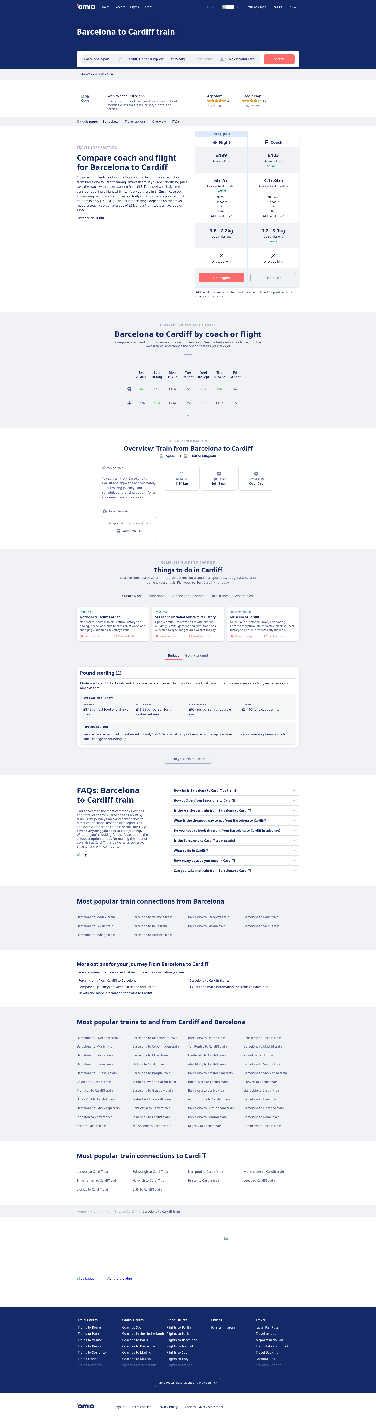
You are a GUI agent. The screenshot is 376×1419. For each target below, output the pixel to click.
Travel (260, 1320)
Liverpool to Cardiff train (206, 1172)
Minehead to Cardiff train (151, 1117)
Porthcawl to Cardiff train (262, 1126)
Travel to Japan (267, 1333)
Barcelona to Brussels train (97, 1073)
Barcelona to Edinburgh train (98, 1108)
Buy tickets (110, 121)
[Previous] (128, 375)
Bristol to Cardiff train (204, 1180)
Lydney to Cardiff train (93, 1189)
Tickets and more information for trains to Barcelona (229, 987)
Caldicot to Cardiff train (94, 1082)
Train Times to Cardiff (121, 1211)
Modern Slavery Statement (203, 1407)
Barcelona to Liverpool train (97, 1038)
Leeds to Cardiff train (259, 1180)
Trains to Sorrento (92, 1352)
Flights (134, 7)
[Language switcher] (231, 7)
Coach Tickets (133, 1320)
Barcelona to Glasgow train (152, 1090)
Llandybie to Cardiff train (262, 1090)
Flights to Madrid (180, 1346)
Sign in (294, 7)
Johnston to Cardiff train (95, 1117)
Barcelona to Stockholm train (265, 1073)
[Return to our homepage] (89, 7)
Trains (106, 7)
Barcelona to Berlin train (95, 1064)
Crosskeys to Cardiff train (262, 1038)
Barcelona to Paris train (261, 917)
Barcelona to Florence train (264, 1108)
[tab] (132, 595)
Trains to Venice (90, 1340)
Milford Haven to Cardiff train (154, 1082)
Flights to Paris (178, 1333)
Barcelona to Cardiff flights (209, 980)
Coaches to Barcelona (138, 1346)
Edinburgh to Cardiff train (151, 1172)
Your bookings (256, 7)
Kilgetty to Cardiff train (205, 1126)
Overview (159, 121)
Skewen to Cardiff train (261, 1082)
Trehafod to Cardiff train (95, 1090)
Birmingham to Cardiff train (97, 1180)
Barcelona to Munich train (96, 1046)
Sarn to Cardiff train (91, 1126)
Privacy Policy (168, 1407)
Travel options (135, 121)
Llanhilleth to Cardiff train (207, 1055)
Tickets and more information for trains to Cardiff (115, 993)
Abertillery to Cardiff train (207, 1064)
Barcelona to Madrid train (96, 917)
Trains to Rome (89, 1327)
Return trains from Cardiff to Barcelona (107, 980)
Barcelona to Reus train (149, 926)
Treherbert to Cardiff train (151, 1099)
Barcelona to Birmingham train (211, 1108)
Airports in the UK (269, 1340)
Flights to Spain (178, 1352)
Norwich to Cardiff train (149, 1180)
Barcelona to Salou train (261, 926)
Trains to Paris (89, 1333)
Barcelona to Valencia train (152, 917)
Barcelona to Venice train (206, 1090)
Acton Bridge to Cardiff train (209, 1099)
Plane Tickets (177, 1320)
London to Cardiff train (94, 1172)
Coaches (119, 7)
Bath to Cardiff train (147, 1189)
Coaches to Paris (135, 1340)
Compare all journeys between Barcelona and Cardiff (117, 987)
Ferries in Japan (223, 1327)
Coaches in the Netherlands (143, 1333)
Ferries (148, 7)
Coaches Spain (133, 1327)
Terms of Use (141, 1407)
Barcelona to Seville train (95, 926)
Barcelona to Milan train (150, 1055)
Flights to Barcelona (182, 1340)
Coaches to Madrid (136, 1352)
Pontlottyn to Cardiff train (151, 1108)
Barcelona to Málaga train (96, 935)
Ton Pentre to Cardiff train (207, 1046)
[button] (179, 59)
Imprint (120, 1407)
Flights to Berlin (179, 1327)
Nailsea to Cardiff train (149, 1064)
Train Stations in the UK (274, 1346)
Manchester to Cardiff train (264, 1172)
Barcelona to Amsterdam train (210, 1073)
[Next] (247, 375)
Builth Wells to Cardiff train (208, 1082)
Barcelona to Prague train (151, 1073)
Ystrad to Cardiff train (260, 1055)
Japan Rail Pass (267, 1327)
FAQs (176, 121)
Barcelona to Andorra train (152, 935)
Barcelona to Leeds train (95, 1055)
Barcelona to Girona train (207, 926)
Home (81, 1211)
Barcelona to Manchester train (155, 1038)
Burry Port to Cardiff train (96, 1099)
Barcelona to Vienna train (262, 1064)
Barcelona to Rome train (262, 1117)
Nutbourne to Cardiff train (151, 1126)
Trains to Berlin (89, 1346)
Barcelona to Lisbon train (206, 1038)
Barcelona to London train (207, 1117)
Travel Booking (267, 1352)
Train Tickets (88, 1320)
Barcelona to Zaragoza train (208, 917)
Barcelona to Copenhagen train (155, 1046)
